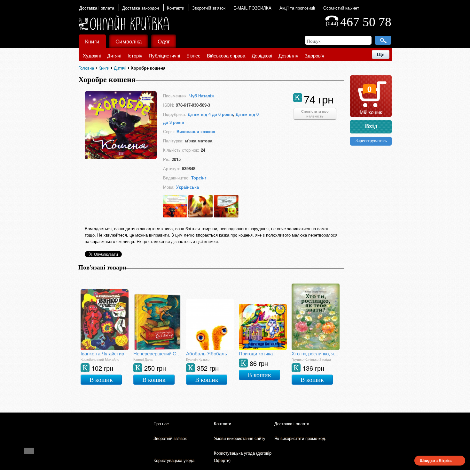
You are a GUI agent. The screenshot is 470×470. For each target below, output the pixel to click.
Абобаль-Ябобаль (206, 353)
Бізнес (193, 55)
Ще (380, 54)
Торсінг (198, 178)
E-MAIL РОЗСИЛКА (252, 8)
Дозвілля (288, 55)
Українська (187, 187)
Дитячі (114, 55)
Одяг (164, 41)
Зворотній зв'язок (208, 8)
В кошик (101, 379)
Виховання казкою (195, 131)
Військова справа (226, 55)
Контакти (175, 8)
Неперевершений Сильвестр (157, 353)
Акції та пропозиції (297, 8)
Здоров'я (314, 55)
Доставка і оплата (96, 8)
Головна (86, 68)
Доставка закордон (140, 8)
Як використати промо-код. (300, 438)
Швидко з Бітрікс (436, 460)
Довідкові (262, 55)
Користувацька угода (173, 460)
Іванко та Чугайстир (102, 353)
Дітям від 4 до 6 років (210, 114)
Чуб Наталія (201, 96)
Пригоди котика (256, 353)
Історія (135, 55)
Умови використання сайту (239, 438)
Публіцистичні (164, 55)
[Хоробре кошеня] (121, 157)
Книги (92, 41)
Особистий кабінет (341, 8)
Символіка (128, 41)
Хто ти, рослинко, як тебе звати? (316, 353)
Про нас (161, 424)
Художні (92, 55)
